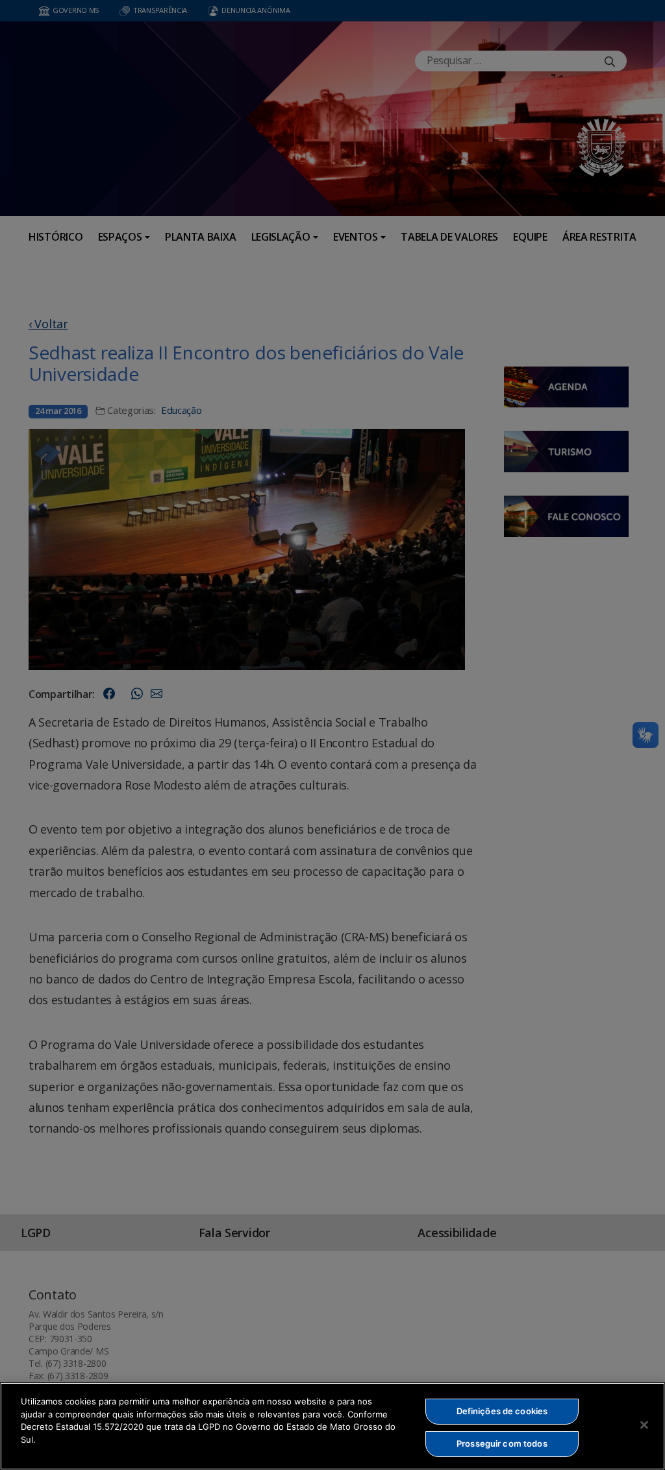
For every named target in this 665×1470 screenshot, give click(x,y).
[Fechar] (644, 1424)
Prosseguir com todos (502, 1443)
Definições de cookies (502, 1411)
